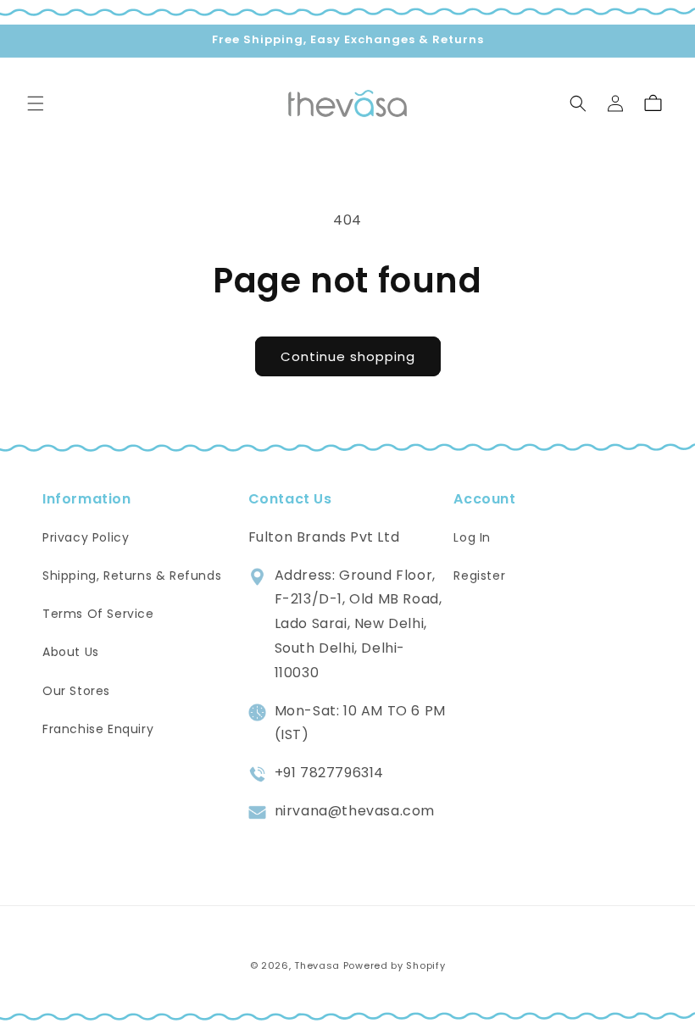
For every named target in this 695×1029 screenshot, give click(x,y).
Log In (472, 537)
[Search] (578, 103)
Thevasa (317, 965)
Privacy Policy (85, 537)
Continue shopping (348, 356)
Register (479, 575)
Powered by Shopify (394, 965)
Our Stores (76, 690)
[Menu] (35, 103)
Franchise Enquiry (97, 728)
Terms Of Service (98, 613)
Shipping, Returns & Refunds (131, 575)
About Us (70, 651)
